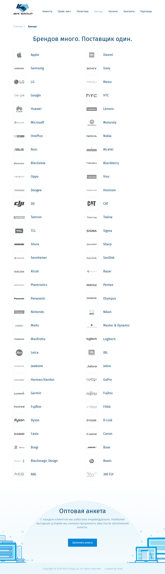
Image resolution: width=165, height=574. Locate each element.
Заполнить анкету (82, 542)
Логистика (83, 11)
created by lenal (114, 568)
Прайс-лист (64, 11)
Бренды (98, 11)
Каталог (113, 11)
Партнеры (146, 11)
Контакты (129, 11)
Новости (47, 11)
